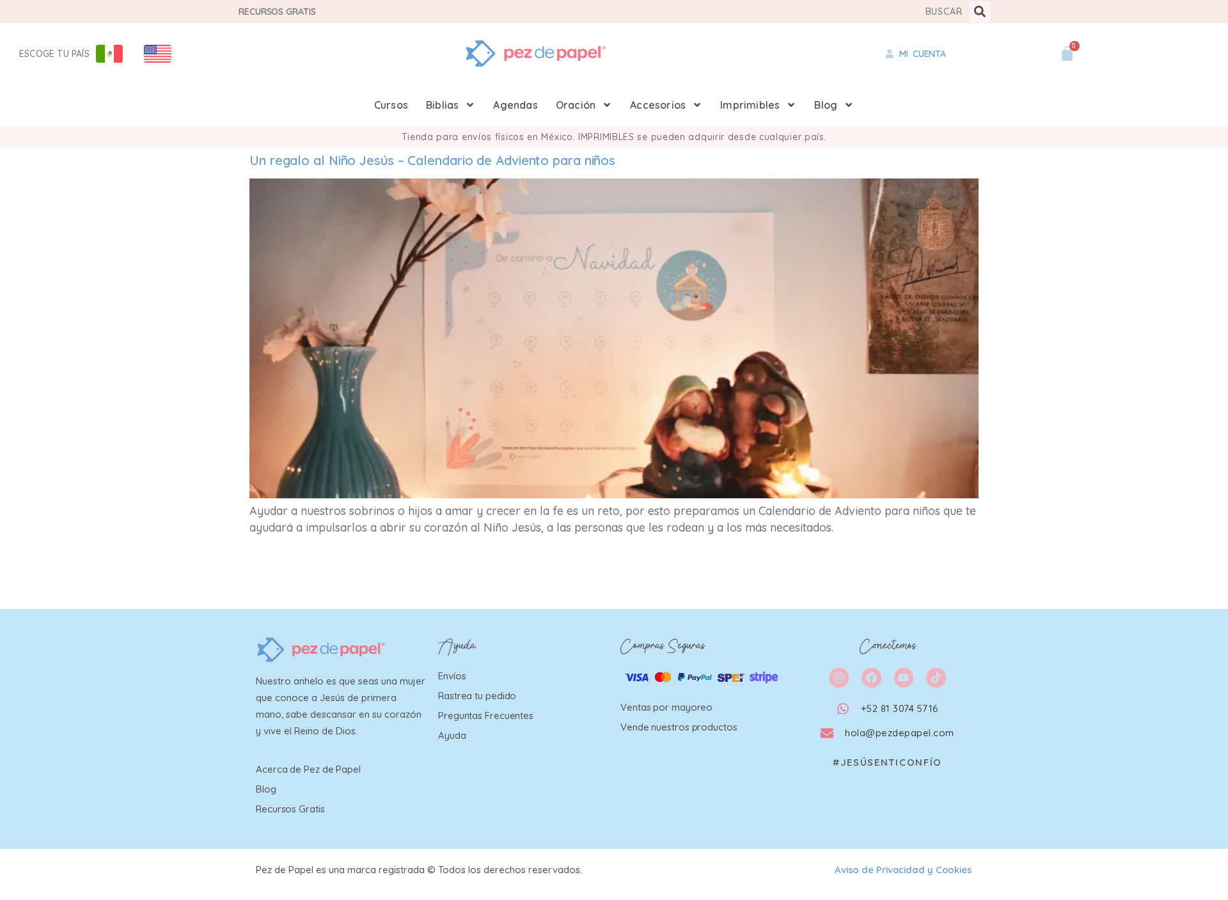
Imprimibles (750, 105)
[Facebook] (871, 678)
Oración (575, 105)
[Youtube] (904, 678)
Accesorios (658, 105)
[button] (979, 11)
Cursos (391, 105)
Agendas (515, 105)
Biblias (442, 105)
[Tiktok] (936, 678)
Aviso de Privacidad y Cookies (903, 870)
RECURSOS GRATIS (277, 11)
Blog (825, 105)
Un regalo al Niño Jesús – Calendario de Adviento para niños (432, 160)
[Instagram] (839, 678)
